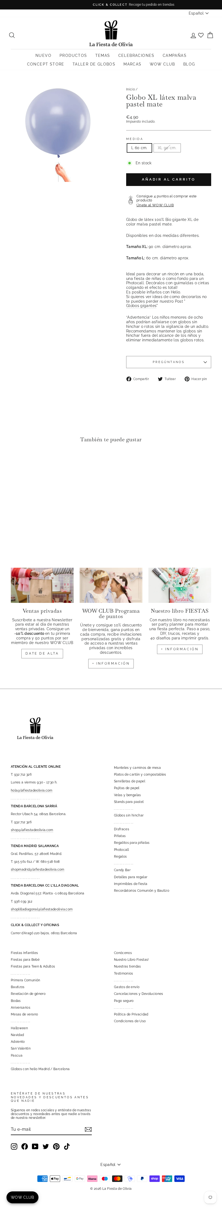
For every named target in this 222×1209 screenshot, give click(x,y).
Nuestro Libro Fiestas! (131, 960)
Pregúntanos (169, 362)
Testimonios (123, 973)
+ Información (180, 649)
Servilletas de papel (129, 781)
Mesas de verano (24, 1014)
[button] (16, 463)
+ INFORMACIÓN (111, 663)
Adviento (18, 1042)
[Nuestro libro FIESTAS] (179, 585)
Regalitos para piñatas (132, 843)
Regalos (120, 856)
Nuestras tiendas (127, 966)
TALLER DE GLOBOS (94, 64)
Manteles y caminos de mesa (137, 768)
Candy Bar (122, 870)
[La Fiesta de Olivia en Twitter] (46, 1146)
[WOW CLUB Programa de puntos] (111, 585)
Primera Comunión (25, 980)
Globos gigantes (141, 305)
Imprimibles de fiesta (130, 884)
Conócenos (123, 953)
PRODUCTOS (73, 55)
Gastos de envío (126, 987)
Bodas (16, 1001)
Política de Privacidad (131, 1014)
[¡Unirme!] (88, 1129)
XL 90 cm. (167, 148)
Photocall (121, 850)
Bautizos (18, 987)
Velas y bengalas (127, 795)
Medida (134, 139)
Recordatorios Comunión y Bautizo (141, 891)
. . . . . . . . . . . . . (123, 809)
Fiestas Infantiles (24, 953)
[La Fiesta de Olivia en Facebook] (24, 1146)
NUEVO (43, 55)
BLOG (189, 64)
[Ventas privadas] (42, 585)
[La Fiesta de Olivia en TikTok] (67, 1146)
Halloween (19, 1028)
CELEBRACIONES (136, 55)
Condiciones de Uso (130, 1021)
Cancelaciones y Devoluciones (138, 994)
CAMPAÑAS (175, 55)
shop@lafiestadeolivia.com (32, 830)
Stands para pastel (128, 802)
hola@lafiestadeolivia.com (32, 790)
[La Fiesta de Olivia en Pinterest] (56, 1146)
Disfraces (121, 829)
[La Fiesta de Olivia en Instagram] (14, 1146)
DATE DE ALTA (42, 653)
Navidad (17, 1035)
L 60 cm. (139, 148)
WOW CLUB (162, 64)
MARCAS (132, 64)
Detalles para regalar (130, 877)
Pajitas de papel (126, 788)
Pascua (16, 1055)
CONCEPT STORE (45, 64)
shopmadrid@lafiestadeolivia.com (37, 869)
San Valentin (21, 1048)
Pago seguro (124, 1001)
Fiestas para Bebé (25, 960)
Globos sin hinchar (128, 815)
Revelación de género (28, 994)
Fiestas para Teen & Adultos (33, 966)
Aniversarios (20, 1007)
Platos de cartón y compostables (140, 774)
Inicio (130, 89)
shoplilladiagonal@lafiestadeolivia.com (42, 909)
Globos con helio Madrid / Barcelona (40, 1069)
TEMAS (102, 55)
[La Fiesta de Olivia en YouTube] (35, 1146)
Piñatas (120, 836)
